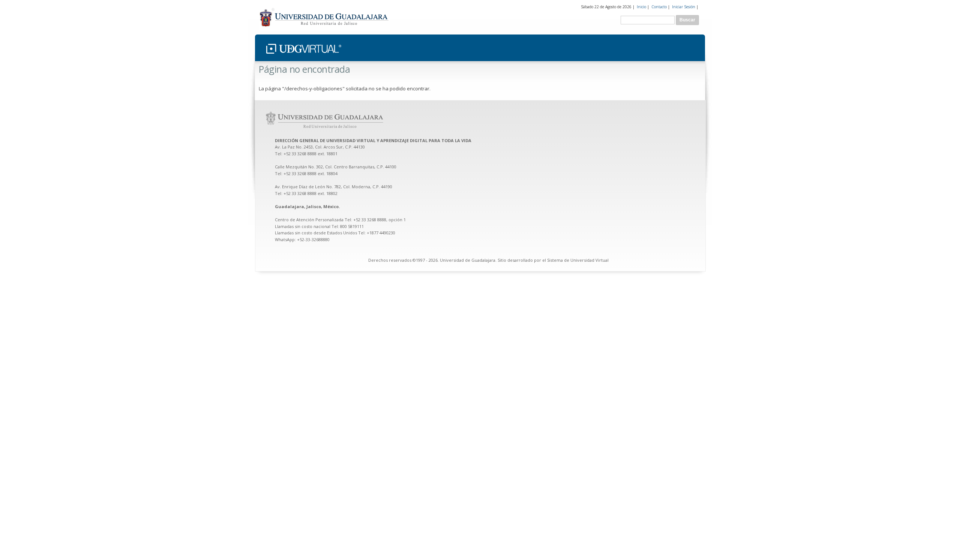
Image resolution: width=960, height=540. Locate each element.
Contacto (659, 6)
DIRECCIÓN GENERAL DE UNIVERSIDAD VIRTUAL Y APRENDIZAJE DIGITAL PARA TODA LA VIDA (373, 140)
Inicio (641, 6)
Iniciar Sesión (683, 6)
